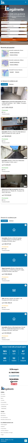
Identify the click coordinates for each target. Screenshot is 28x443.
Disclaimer (3, 396)
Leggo (2, 434)
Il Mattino (3, 426)
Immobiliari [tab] (4, 84)
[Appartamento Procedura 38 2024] (14, 260)
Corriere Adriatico (4, 430)
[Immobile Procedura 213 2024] (14, 229)
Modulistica (3, 415)
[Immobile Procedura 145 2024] (14, 318)
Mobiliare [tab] (12, 19)
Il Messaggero (4, 424)
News (2, 398)
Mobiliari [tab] (11, 84)
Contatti (2, 400)
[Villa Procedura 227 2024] (14, 290)
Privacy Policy (3, 406)
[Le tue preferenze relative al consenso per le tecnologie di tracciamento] (25, 440)
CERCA (14, 39)
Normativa (3, 413)
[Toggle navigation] (25, 2)
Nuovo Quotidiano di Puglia (7, 432)
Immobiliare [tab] (5, 19)
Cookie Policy (3, 408)
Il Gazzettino (3, 428)
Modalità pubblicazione (6, 419)
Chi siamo (3, 394)
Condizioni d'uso (4, 404)
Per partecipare (4, 417)
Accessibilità (3, 402)
